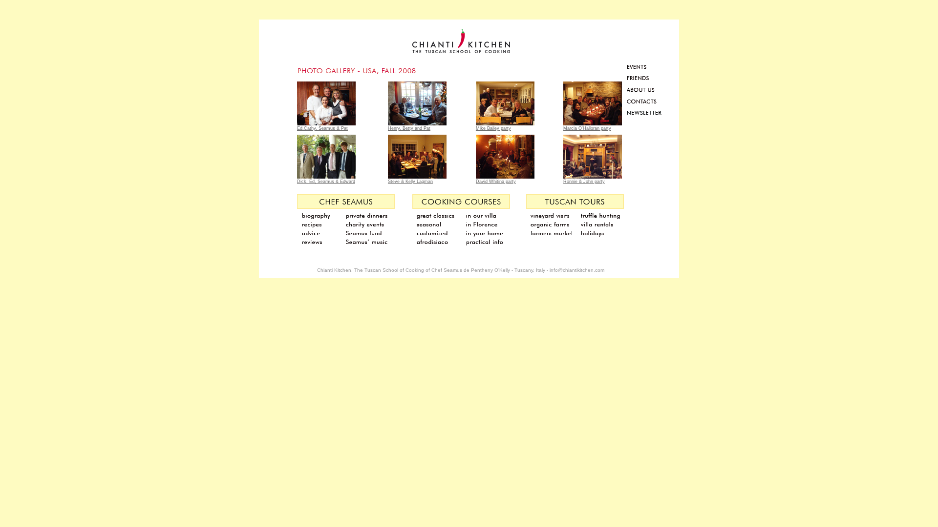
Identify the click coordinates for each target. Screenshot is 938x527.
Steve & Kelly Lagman (410, 181)
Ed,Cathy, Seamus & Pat (322, 128)
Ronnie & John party (584, 181)
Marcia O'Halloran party (587, 128)
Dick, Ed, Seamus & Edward (326, 181)
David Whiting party (496, 181)
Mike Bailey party (493, 128)
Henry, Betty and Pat (409, 128)
